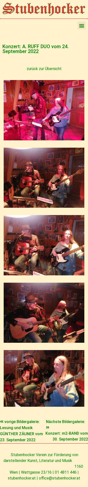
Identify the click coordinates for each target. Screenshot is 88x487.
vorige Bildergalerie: (22, 421)
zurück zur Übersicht (44, 68)
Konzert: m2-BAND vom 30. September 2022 (66, 436)
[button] (81, 25)
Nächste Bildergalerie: (65, 421)
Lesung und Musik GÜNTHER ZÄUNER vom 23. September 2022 (21, 433)
